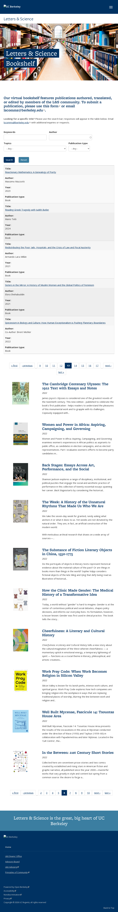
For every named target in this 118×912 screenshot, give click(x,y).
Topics (7, 143)
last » (62, 373)
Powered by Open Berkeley (16, 887)
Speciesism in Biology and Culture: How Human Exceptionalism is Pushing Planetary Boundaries (55, 322)
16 (90, 366)
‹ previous (28, 366)
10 (47, 366)
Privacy (8, 898)
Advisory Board (12, 861)
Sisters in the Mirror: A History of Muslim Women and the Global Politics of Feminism (49, 285)
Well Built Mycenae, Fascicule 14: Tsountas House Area (78, 714)
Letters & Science (18, 19)
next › (109, 366)
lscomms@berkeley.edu (24, 110)
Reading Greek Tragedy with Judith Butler (27, 209)
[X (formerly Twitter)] (6, 842)
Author (53, 132)
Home (8, 847)
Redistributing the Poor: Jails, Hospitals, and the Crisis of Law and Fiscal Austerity (48, 247)
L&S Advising (12, 867)
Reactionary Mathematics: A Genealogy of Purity (30, 172)
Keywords (9, 132)
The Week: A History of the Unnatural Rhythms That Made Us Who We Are (73, 503)
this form (51, 106)
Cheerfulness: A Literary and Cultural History (73, 632)
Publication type (78, 143)
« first (15, 366)
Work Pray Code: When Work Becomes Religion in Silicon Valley (74, 673)
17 (98, 366)
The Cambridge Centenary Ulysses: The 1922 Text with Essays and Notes (75, 385)
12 (62, 366)
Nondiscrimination (13, 894)
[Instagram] (18, 842)
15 (83, 366)
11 (54, 366)
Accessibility (10, 891)
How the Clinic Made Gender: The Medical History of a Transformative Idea (77, 592)
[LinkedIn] (12, 842)
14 (76, 366)
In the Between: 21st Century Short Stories (78, 752)
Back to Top (109, 907)
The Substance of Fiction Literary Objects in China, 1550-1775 (77, 551)
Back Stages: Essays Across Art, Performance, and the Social (68, 467)
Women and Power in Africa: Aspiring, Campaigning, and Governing (74, 426)
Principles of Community (17, 872)
